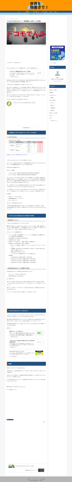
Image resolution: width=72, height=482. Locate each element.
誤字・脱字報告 (42, 478)
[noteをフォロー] (57, 81)
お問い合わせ (29, 478)
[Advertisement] (26, 53)
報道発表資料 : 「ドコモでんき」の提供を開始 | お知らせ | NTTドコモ (16, 154)
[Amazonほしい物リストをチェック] (58, 81)
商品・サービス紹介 (10, 419)
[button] (65, 62)
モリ (58, 77)
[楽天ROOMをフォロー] (59, 81)
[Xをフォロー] (55, 81)
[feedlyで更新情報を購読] (61, 81)
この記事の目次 (25, 127)
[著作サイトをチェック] (54, 81)
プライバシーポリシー (35, 478)
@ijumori (16, 62)
